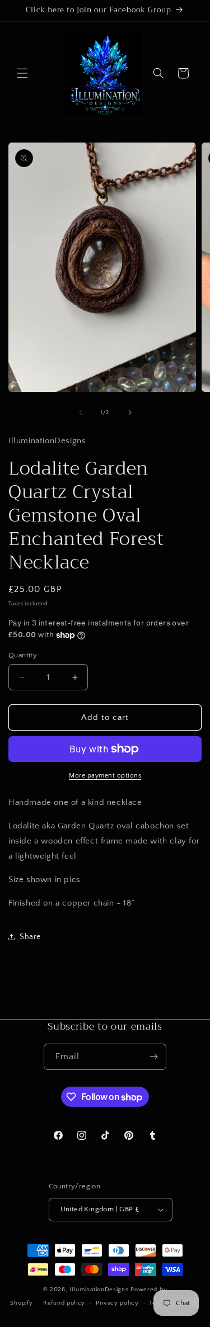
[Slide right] (130, 412)
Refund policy (64, 1303)
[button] (22, 73)
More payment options (105, 775)
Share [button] (30, 936)
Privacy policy (117, 1303)
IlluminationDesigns (99, 1289)
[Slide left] (80, 412)
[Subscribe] (153, 1057)
